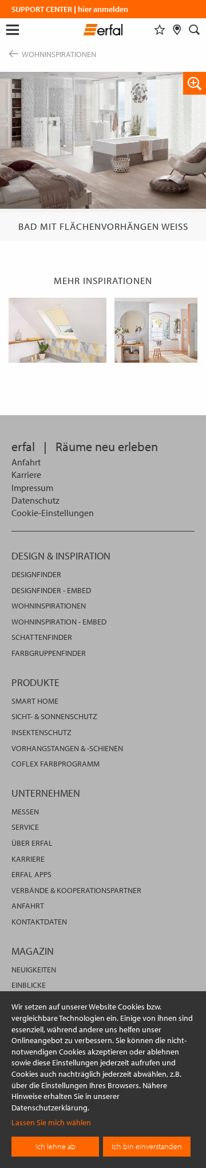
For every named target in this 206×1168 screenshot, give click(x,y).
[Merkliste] (159, 29)
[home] (103, 31)
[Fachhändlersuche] (177, 29)
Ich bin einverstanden (147, 1146)
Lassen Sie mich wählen (51, 1122)
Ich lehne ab (55, 1146)
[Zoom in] (194, 83)
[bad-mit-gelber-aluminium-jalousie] (57, 330)
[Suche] (194, 29)
